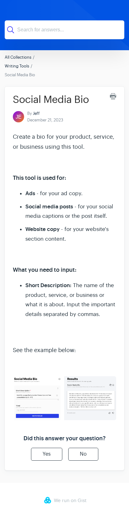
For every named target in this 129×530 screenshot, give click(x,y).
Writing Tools (17, 66)
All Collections (18, 57)
